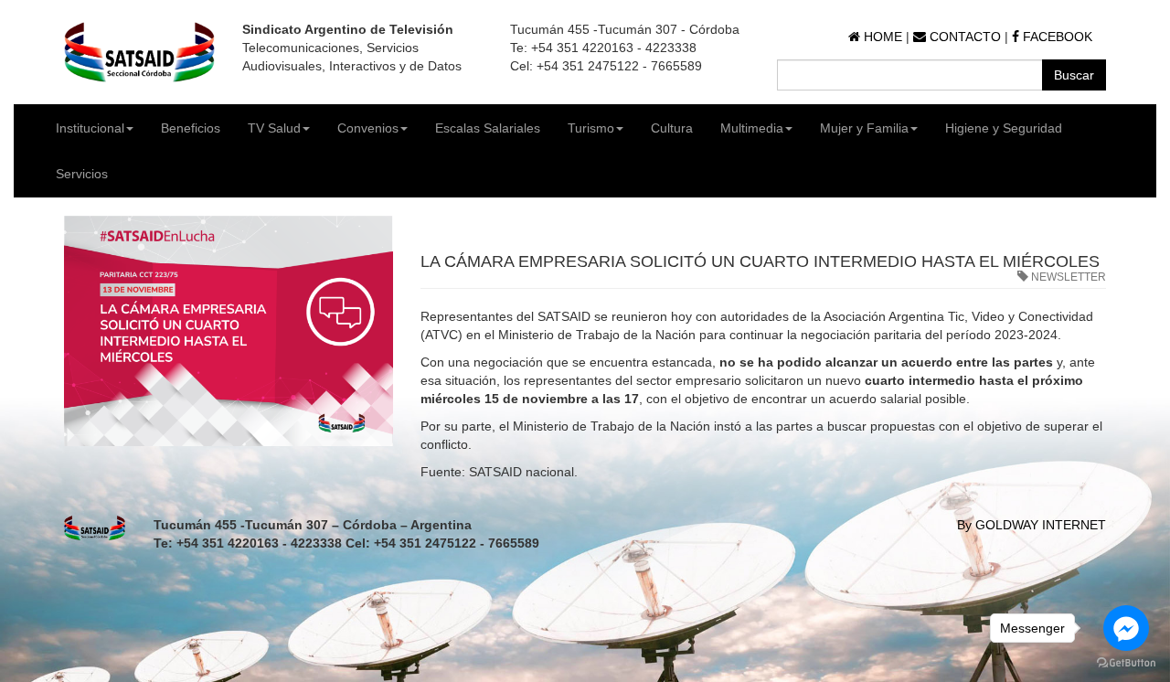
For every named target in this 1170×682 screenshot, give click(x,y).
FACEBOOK (1055, 36)
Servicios (82, 173)
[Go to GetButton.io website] (1126, 663)
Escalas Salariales (487, 128)
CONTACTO (963, 36)
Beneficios (190, 128)
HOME (881, 36)
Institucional (90, 128)
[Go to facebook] (1126, 628)
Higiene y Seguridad (1003, 128)
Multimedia (751, 128)
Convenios (368, 128)
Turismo (591, 128)
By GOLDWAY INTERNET (1031, 524)
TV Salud (274, 128)
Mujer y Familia (864, 128)
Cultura (672, 128)
